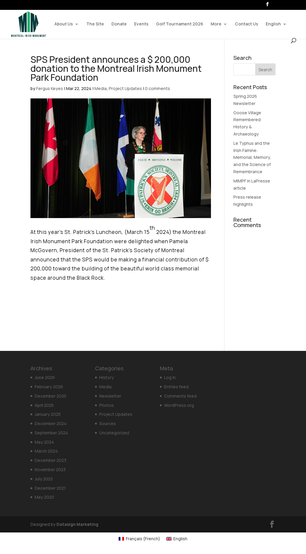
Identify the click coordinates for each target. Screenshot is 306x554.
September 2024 (51, 433)
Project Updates (125, 88)
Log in (170, 377)
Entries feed (176, 386)
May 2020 (44, 497)
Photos (106, 405)
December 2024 (51, 423)
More (216, 24)
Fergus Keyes (49, 88)
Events (141, 24)
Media (100, 88)
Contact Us (246, 24)
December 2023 (50, 460)
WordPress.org (179, 405)
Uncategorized (114, 433)
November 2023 (50, 469)
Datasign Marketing (77, 524)
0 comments (157, 88)
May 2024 (44, 442)
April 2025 (44, 405)
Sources (107, 423)
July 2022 (44, 479)
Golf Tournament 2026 (179, 24)
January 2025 (48, 414)
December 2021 (50, 488)
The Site (95, 24)
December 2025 (50, 396)
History (106, 377)
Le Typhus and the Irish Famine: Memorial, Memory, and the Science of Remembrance (252, 157)
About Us (63, 24)
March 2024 (46, 451)
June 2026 (45, 377)
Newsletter (110, 396)
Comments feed (180, 396)
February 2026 (49, 386)
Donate (119, 24)
